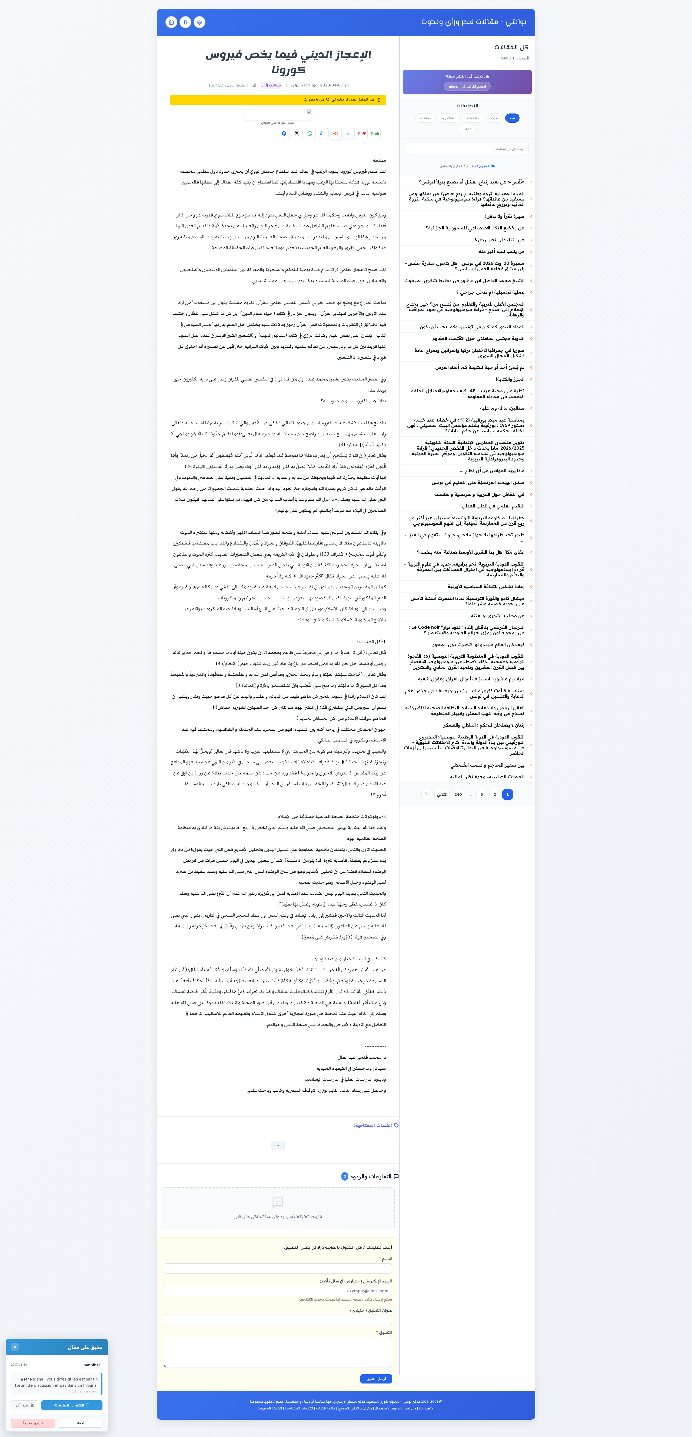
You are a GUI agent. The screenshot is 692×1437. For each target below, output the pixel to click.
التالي (442, 794)
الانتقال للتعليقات (69, 1405)
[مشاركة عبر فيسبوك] (284, 133)
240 (458, 794)
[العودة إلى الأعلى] (278, 1145)
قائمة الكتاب (325, 1408)
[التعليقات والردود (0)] (349, 133)
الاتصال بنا (426, 1408)
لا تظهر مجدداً (33, 1423)
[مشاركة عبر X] (297, 133)
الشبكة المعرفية (270, 1408)
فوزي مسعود (377, 1401)
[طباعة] (323, 133)
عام (512, 118)
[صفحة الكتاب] (185, 22)
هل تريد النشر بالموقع (355, 1408)
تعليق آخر (22, 1405)
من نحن (409, 1408)
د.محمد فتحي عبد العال (227, 85)
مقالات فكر (473, 118)
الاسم (385, 1258)
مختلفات (425, 118)
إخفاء (80, 1423)
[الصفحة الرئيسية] (171, 22)
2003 (434, 1401)
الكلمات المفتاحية (299, 1408)
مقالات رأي (449, 118)
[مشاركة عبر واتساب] (310, 133)
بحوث (494, 118)
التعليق (384, 1332)
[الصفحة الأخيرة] (426, 794)
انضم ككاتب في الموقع (467, 86)
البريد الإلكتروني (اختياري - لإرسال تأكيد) (345, 1289)
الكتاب (467, 129)
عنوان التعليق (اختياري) (371, 1310)
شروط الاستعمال (387, 1408)
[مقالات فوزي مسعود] (199, 22)
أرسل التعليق (376, 1379)
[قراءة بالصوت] (336, 133)
